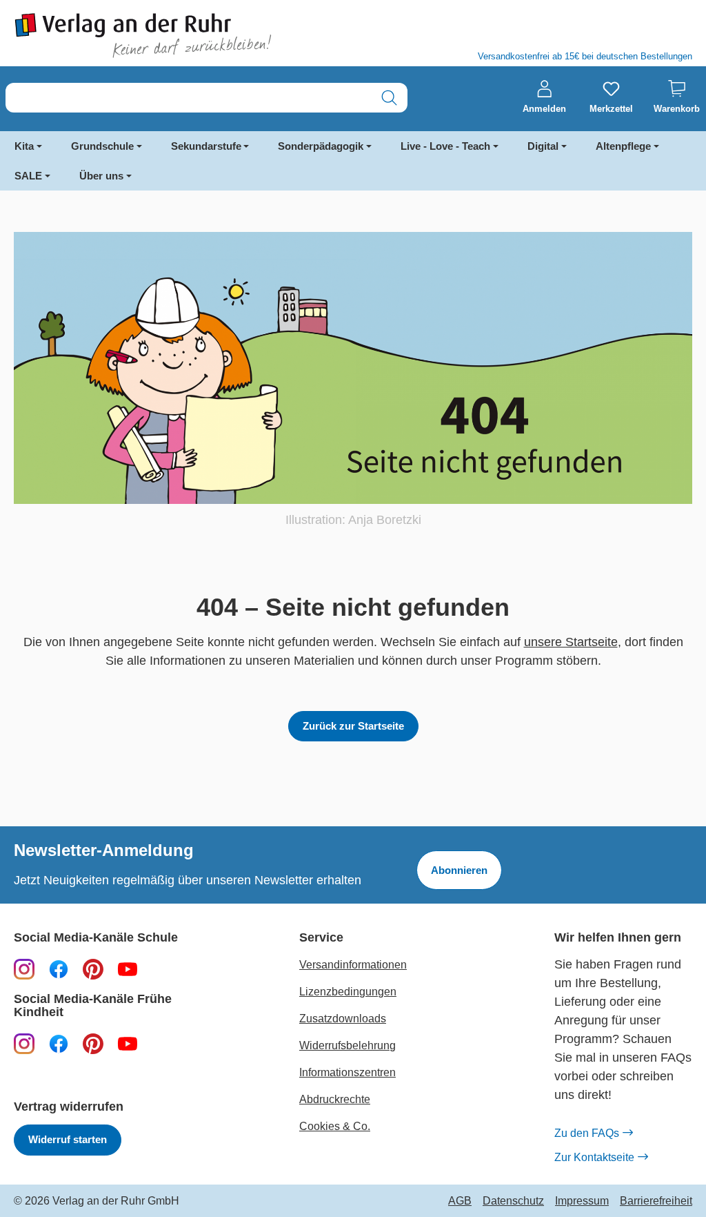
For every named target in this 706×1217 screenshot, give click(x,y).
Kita (24, 146)
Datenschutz (513, 1201)
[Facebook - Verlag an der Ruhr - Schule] (58, 968)
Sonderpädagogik (320, 146)
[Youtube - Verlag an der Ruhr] (127, 968)
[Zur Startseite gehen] (176, 35)
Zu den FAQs (586, 1133)
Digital (542, 146)
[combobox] (189, 98)
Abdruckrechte (334, 1099)
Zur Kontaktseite (594, 1157)
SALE (28, 176)
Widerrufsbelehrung (347, 1045)
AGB (460, 1201)
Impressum (582, 1201)
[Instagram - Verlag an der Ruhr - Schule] (24, 968)
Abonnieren (459, 870)
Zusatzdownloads (342, 1018)
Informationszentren (347, 1072)
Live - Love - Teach (445, 146)
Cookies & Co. (334, 1126)
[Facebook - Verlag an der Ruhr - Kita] (58, 1043)
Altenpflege (623, 146)
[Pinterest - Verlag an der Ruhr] (93, 968)
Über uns (101, 176)
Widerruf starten (67, 1139)
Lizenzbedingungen (347, 991)
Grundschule (102, 146)
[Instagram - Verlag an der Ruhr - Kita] (24, 1043)
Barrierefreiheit (656, 1201)
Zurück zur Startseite (353, 726)
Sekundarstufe (206, 146)
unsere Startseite (571, 642)
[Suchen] (389, 98)
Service (321, 937)
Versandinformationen (353, 965)
